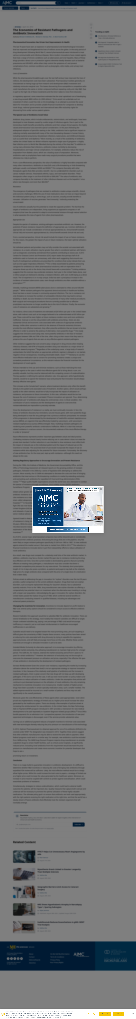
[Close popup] (100, 489)
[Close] (133, 1014)
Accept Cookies (118, 1014)
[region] (68, 1014)
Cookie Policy (61, 1017)
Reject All (105, 1014)
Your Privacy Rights (91, 1014)
